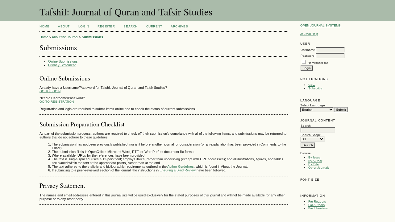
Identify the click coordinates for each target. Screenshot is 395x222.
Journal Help (309, 33)
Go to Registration (57, 101)
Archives (179, 26)
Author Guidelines (180, 166)
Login (83, 26)
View (311, 85)
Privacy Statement (62, 65)
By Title (313, 164)
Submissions (92, 37)
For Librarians (318, 208)
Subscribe (315, 88)
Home (44, 26)
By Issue (314, 157)
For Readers (317, 201)
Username (308, 49)
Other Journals (318, 167)
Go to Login (50, 91)
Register (106, 26)
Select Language (312, 105)
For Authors (316, 205)
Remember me (318, 62)
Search (130, 26)
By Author (315, 160)
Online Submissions (63, 61)
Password (307, 55)
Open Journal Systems (320, 25)
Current (154, 26)
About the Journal (65, 37)
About (64, 26)
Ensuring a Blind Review (178, 170)
